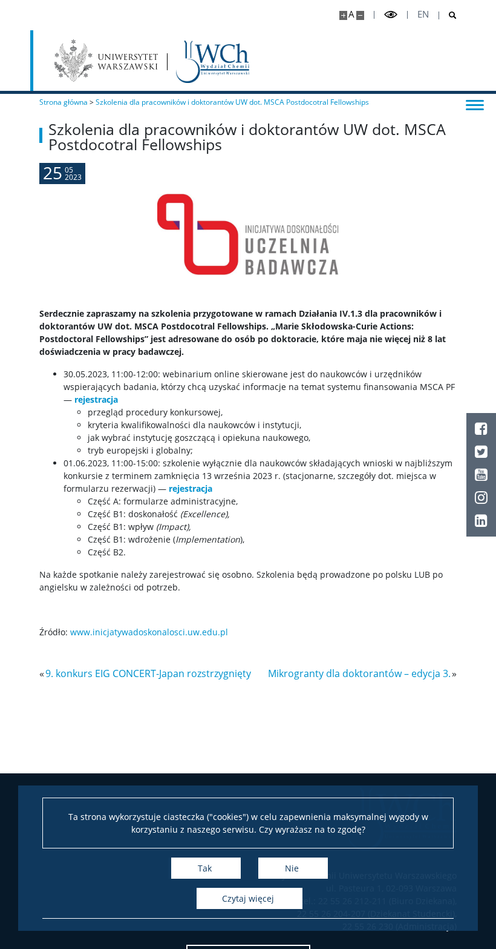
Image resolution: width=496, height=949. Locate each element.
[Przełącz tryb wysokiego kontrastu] (390, 15)
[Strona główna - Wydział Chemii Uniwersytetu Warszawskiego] (212, 62)
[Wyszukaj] (448, 15)
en (423, 14)
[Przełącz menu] (475, 104)
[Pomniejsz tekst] (360, 15)
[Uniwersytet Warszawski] (106, 60)
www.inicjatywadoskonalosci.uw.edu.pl (149, 632)
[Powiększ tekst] (343, 15)
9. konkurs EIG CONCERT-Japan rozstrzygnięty (148, 673)
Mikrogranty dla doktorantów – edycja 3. (359, 673)
